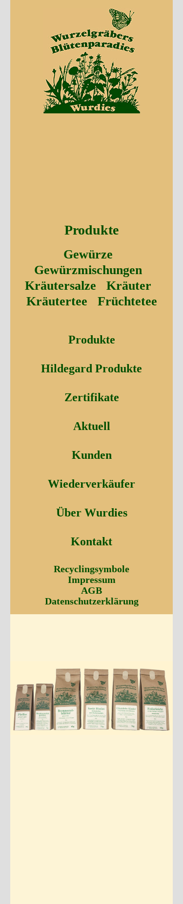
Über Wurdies (91, 512)
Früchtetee (127, 301)
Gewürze (88, 254)
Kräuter (128, 286)
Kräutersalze (60, 286)
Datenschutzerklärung (92, 601)
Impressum (92, 579)
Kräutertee (56, 301)
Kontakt (91, 541)
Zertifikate (91, 397)
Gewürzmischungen (88, 270)
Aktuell (91, 426)
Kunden (92, 455)
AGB (91, 590)
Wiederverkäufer (91, 483)
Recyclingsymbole (91, 568)
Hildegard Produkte (91, 368)
